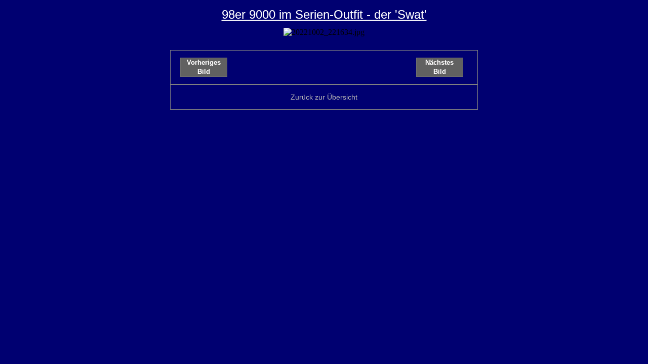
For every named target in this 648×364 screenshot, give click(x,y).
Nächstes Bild (439, 67)
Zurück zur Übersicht (324, 97)
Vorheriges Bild (204, 67)
